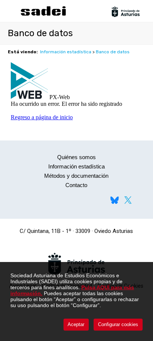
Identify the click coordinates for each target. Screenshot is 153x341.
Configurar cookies (118, 324)
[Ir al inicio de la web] (43, 15)
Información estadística (65, 51)
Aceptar (76, 324)
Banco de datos (113, 51)
